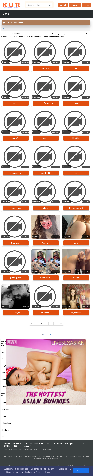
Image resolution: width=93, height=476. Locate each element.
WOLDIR (27, 446)
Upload (63, 5)
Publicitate (58, 443)
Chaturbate (6, 423)
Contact (81, 443)
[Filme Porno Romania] (10, 5)
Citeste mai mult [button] (43, 472)
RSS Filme (7, 446)
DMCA (48, 443)
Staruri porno (70, 443)
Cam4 (4, 416)
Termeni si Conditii (20, 443)
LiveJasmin (6, 430)
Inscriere (75, 5)
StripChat (5, 437)
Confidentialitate (36, 443)
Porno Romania (18, 449)
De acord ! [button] (81, 471)
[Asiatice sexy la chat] (45, 372)
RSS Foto (17, 446)
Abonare (7, 443)
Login (86, 5)
